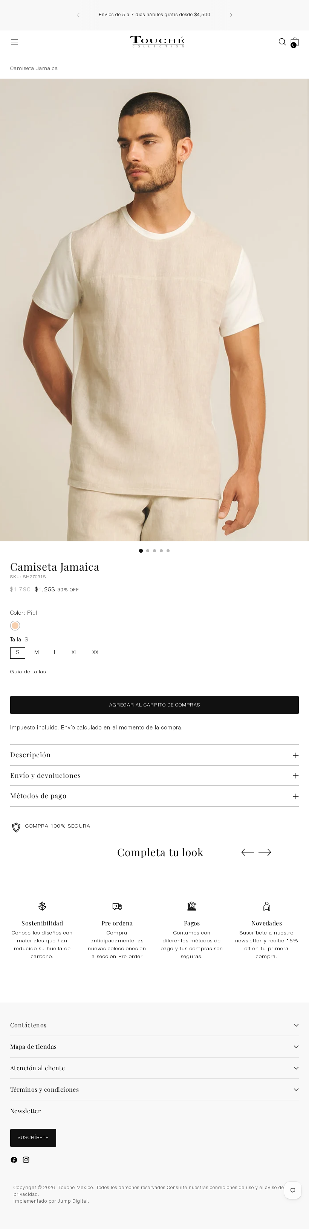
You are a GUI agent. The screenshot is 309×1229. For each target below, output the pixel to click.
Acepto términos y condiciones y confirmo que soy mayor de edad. (158, 647)
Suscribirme (154, 666)
